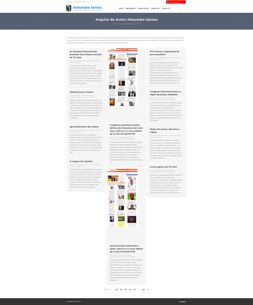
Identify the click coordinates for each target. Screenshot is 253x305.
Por (81, 60)
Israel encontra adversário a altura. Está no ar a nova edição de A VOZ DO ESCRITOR (126, 249)
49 (121, 290)
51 (130, 290)
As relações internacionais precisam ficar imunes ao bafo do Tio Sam (86, 54)
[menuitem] (121, 8)
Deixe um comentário (76, 62)
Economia (153, 98)
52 (135, 290)
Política (72, 60)
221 (143, 290)
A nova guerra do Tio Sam (163, 167)
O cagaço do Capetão (81, 161)
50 (125, 290)
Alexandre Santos (142, 19)
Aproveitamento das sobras (84, 127)
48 (116, 290)
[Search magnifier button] (167, 2)
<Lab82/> (182, 302)
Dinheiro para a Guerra (81, 92)
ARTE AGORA (113, 137)
